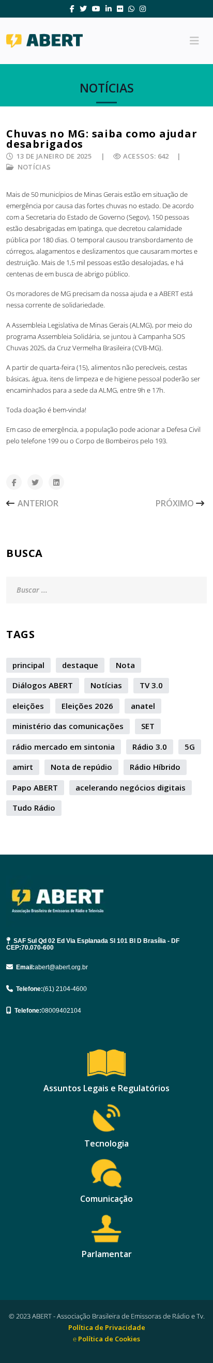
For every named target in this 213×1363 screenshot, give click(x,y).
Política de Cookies (109, 1338)
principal (28, 665)
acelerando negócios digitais (130, 787)
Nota (125, 665)
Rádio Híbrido (155, 767)
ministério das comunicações (68, 726)
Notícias (34, 167)
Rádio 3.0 (149, 746)
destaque (80, 665)
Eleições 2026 (87, 706)
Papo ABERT (35, 787)
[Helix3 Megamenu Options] (194, 41)
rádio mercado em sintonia (63, 746)
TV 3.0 (151, 685)
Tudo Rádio (33, 807)
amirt (22, 767)
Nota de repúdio (81, 767)
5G (190, 746)
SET (148, 726)
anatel (143, 706)
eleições (28, 706)
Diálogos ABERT (42, 685)
